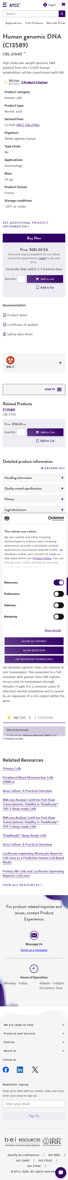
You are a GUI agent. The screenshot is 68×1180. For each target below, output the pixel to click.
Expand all (55, 468)
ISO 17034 (34, 1166)
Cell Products (34, 23)
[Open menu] (5, 5)
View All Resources (21, 885)
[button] (62, 13)
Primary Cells (12, 768)
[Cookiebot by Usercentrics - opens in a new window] (48, 518)
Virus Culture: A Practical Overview (27, 791)
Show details (52, 630)
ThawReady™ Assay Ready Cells (24, 835)
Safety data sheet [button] (20, 334)
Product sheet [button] (17, 315)
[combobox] (31, 13)
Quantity (10, 279)
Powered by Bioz (14, 738)
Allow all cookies (34, 641)
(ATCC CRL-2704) (28, 125)
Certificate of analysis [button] (22, 325)
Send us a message (34, 950)
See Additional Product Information (26, 225)
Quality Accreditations (23, 1155)
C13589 (9, 410)
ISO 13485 (23, 1160)
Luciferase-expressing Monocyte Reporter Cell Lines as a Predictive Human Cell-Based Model (33, 857)
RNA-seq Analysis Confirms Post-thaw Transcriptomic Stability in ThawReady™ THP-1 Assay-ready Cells (31, 804)
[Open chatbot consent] (60, 1172)
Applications (14, 23)
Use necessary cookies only (34, 659)
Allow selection (34, 650)
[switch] (58, 594)
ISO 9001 (54, 1155)
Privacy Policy (42, 558)
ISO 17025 (45, 1160)
